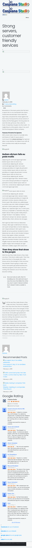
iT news (6, 104)
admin (6, 100)
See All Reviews (16, 522)
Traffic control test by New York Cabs (14, 376)
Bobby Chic (11, 493)
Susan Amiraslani (12, 482)
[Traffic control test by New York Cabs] (14, 372)
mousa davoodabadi (13, 427)
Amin (9, 503)
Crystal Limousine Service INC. (16, 409)
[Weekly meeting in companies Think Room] (16, 384)
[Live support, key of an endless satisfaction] (16, 361)
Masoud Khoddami (13, 466)
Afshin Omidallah (12, 443)
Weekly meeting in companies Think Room (14, 388)
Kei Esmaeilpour (12, 454)
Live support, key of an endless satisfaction (14, 365)
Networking (12, 104)
